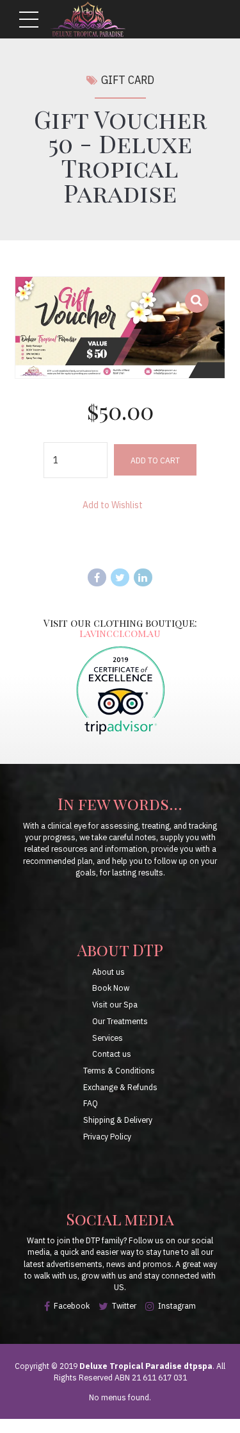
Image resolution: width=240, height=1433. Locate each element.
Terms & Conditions (119, 1070)
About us (108, 971)
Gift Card (127, 79)
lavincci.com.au (120, 633)
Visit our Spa (115, 1004)
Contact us (111, 1053)
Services (107, 1037)
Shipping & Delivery (117, 1119)
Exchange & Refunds (120, 1087)
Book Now (110, 987)
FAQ (90, 1103)
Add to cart (155, 460)
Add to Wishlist (113, 505)
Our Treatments (120, 1021)
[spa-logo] (120, 690)
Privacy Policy (107, 1136)
